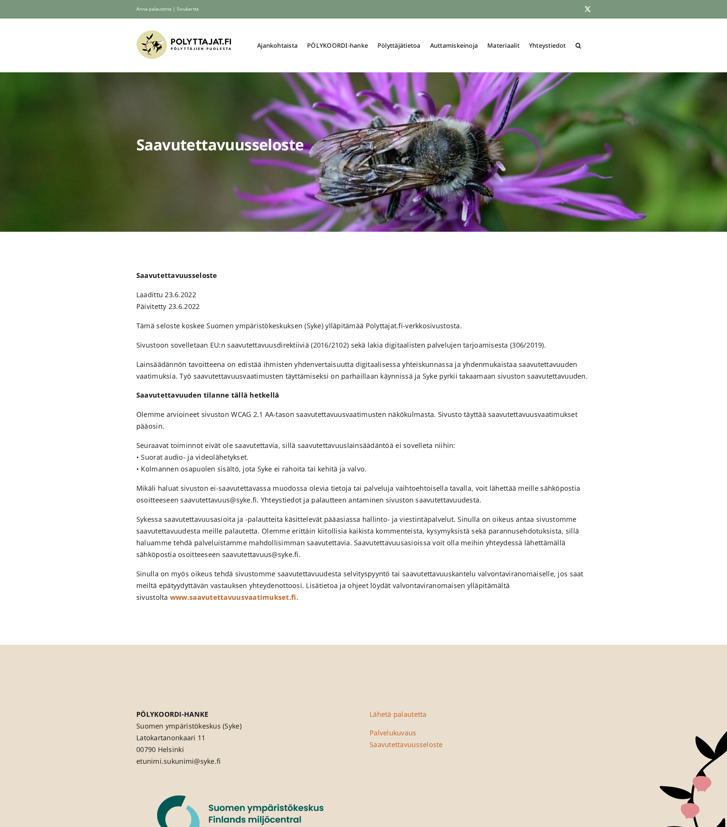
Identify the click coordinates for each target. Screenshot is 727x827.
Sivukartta (188, 9)
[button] (578, 45)
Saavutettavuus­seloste (406, 744)
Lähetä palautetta (398, 714)
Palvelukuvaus (393, 732)
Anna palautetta (154, 9)
